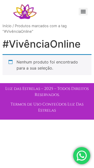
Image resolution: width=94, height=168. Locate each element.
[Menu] (83, 11)
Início (7, 26)
